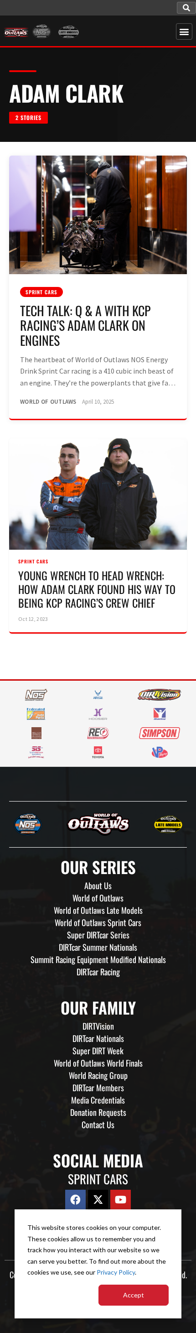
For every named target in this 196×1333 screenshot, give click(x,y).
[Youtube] (120, 1200)
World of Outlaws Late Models (98, 910)
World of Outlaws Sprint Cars (98, 922)
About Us (98, 885)
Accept (133, 1295)
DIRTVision (98, 1026)
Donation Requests (98, 1112)
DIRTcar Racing (98, 972)
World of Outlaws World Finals (98, 1063)
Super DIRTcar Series (98, 935)
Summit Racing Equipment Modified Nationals (98, 959)
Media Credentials (98, 1100)
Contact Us (98, 1124)
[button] (186, 8)
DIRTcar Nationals (98, 1038)
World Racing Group (98, 1075)
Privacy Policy (116, 1272)
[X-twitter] (98, 1200)
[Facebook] (75, 1200)
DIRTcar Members (98, 1087)
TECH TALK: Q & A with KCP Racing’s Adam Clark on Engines (85, 325)
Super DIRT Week (98, 1051)
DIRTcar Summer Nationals (98, 947)
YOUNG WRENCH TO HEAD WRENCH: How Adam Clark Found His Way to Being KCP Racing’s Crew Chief (96, 589)
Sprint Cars (41, 292)
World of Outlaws (98, 898)
